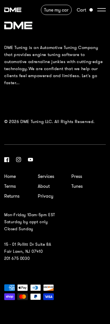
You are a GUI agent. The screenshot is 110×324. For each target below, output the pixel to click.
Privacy (45, 196)
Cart (81, 10)
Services (46, 176)
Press (76, 176)
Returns (11, 196)
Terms (10, 186)
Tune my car (56, 10)
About (44, 186)
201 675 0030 (17, 258)
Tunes (77, 186)
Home (10, 176)
